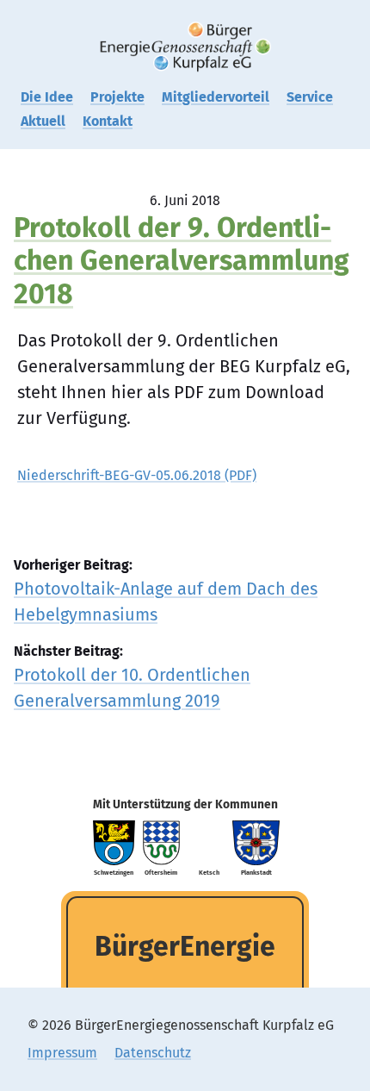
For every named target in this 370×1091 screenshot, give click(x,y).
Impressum (62, 1052)
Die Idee (47, 97)
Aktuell (43, 121)
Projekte (117, 97)
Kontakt (108, 121)
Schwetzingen (113, 872)
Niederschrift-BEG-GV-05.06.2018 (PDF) (136, 475)
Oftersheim (161, 872)
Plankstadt (256, 872)
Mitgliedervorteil (215, 97)
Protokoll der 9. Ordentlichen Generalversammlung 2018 (181, 260)
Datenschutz (152, 1052)
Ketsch (209, 872)
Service (310, 97)
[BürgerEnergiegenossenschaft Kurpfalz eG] (185, 47)
